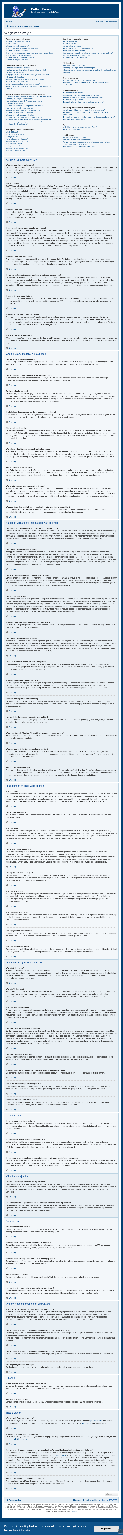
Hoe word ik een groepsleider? (74, 50)
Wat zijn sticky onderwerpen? (16, 146)
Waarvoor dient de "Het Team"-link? (75, 57)
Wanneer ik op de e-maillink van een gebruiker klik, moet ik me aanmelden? (28, 87)
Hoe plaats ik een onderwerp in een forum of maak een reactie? (29, 96)
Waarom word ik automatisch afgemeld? (20, 57)
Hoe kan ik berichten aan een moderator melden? (24, 117)
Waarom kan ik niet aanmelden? (17, 50)
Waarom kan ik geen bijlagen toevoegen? (21, 112)
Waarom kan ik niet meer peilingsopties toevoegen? (24, 106)
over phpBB (86, 1423)
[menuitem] (9, 22)
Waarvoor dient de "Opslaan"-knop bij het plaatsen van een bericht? (30, 119)
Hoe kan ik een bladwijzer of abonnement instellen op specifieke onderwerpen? (86, 113)
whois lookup (61, 1455)
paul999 (74, 1511)
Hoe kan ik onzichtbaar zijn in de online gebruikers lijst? (26, 70)
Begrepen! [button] (106, 1528)
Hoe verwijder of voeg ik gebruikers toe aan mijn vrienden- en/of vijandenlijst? (86, 84)
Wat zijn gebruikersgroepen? (73, 46)
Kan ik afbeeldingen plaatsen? (17, 139)
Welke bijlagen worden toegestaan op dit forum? (80, 127)
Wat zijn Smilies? (12, 137)
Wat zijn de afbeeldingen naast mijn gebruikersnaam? (25, 79)
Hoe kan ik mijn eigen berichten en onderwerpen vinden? (83, 102)
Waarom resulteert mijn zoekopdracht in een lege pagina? (83, 97)
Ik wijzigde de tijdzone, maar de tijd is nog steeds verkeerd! (27, 75)
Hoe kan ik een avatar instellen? (17, 81)
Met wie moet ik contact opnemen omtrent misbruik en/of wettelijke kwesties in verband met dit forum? (87, 143)
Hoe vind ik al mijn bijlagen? (72, 129)
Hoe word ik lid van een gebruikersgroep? (78, 48)
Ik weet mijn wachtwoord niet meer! (19, 55)
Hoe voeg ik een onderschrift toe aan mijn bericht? (24, 101)
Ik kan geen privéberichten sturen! (75, 65)
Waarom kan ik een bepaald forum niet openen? (23, 110)
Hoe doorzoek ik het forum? (73, 93)
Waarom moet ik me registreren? (18, 41)
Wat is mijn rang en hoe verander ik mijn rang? (23, 84)
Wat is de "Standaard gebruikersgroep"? (77, 55)
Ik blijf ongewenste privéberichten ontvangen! (79, 68)
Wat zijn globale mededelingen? (17, 141)
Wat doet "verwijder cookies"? (17, 60)
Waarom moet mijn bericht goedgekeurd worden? (24, 122)
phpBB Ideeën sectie (20, 1439)
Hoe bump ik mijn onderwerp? (17, 124)
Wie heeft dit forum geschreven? (74, 137)
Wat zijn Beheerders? (70, 41)
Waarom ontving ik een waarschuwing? (20, 115)
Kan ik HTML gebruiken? (15, 134)
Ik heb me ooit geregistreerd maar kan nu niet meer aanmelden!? (29, 53)
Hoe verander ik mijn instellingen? (18, 68)
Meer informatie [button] (21, 1530)
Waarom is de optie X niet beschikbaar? (77, 140)
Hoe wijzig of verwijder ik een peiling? (19, 108)
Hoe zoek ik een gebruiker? (73, 100)
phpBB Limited (96, 1421)
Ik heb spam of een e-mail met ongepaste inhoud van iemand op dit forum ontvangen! (89, 71)
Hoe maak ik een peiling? (15, 103)
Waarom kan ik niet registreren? (17, 46)
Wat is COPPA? (11, 44)
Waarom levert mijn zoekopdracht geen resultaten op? (82, 95)
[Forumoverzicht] (18, 11)
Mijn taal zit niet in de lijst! (15, 77)
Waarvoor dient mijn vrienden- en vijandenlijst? (79, 80)
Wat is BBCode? (12, 132)
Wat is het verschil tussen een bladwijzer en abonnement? (84, 110)
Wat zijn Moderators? (70, 44)
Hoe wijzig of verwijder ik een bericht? (19, 99)
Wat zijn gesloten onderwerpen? (17, 148)
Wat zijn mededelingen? (14, 143)
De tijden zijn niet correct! (15, 72)
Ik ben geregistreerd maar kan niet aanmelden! (23, 48)
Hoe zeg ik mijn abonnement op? (74, 119)
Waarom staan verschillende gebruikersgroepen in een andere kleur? (88, 53)
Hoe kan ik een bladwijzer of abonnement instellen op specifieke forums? (89, 117)
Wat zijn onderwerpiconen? (16, 150)
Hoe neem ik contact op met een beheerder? (79, 146)
